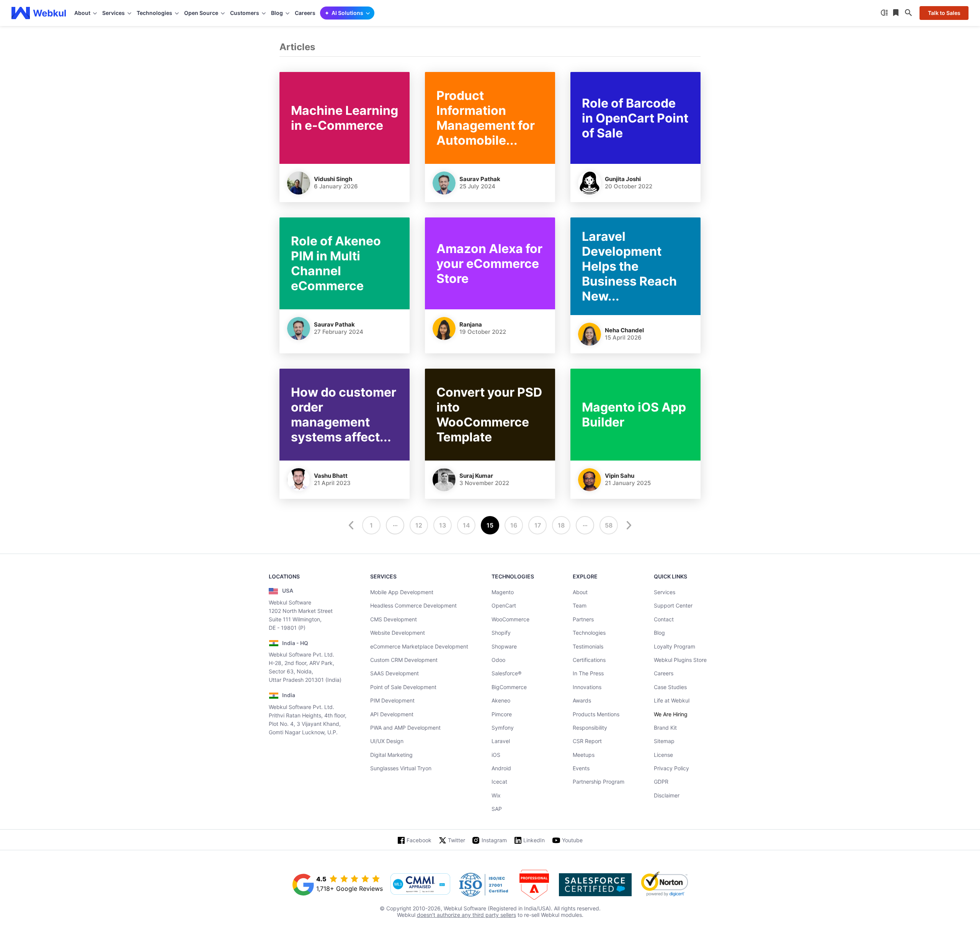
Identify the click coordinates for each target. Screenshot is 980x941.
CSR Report (587, 741)
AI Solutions (347, 13)
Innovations (587, 687)
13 (442, 525)
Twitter (456, 840)
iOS (496, 754)
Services (664, 592)
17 (537, 525)
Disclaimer (666, 795)
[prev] (352, 525)
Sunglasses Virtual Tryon (400, 768)
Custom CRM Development (404, 660)
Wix (496, 795)
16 (513, 525)
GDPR (661, 781)
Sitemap (664, 741)
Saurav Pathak (479, 179)
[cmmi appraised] (420, 884)
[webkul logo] (38, 13)
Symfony (503, 727)
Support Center (673, 605)
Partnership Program (598, 781)
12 (418, 525)
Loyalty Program (674, 646)
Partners (583, 619)
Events (581, 768)
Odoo (498, 660)
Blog (659, 632)
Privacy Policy (671, 768)
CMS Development (393, 619)
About (580, 592)
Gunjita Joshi (623, 179)
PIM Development (392, 700)
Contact (664, 619)
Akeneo (501, 700)
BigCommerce (509, 687)
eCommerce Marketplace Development (419, 646)
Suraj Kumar (476, 475)
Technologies (589, 632)
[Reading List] (896, 13)
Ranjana (470, 324)
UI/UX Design (386, 741)
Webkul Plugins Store (680, 660)
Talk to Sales (944, 13)
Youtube (572, 840)
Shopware (504, 646)
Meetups (584, 754)
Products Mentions (596, 714)
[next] (627, 525)
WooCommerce (510, 619)
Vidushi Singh (333, 179)
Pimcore (502, 714)
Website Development (397, 632)
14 (466, 525)
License (663, 754)
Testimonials (588, 646)
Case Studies (670, 687)
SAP (497, 808)
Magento (503, 592)
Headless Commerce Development (413, 605)
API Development (391, 714)
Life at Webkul (671, 700)
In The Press (588, 673)
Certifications (589, 660)
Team (579, 605)
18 (561, 525)
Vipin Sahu (619, 475)
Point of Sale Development (403, 687)
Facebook (419, 840)
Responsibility (590, 727)
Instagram (494, 840)
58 (608, 525)
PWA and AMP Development (405, 727)
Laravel (501, 741)
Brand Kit (665, 727)
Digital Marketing (391, 754)
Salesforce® (506, 673)
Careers (305, 13)
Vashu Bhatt (331, 475)
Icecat (499, 781)
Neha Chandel (624, 330)
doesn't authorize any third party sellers (466, 915)
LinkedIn (534, 840)
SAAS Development (394, 673)
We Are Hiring (671, 714)
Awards (582, 700)
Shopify (501, 632)
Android (501, 768)
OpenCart (504, 605)
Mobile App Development (401, 592)
